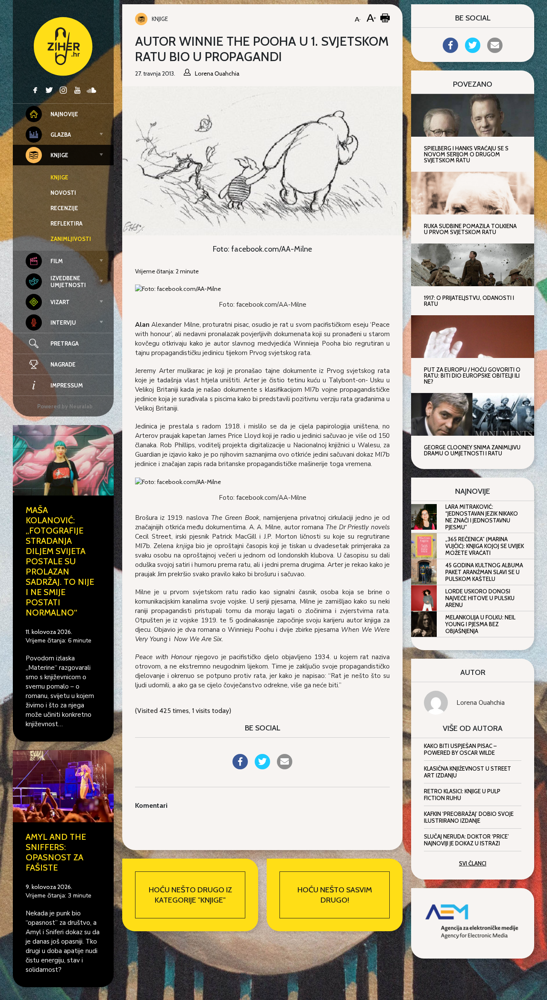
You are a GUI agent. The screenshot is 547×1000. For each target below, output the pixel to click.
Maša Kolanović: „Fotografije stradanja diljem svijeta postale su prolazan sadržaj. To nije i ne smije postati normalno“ (60, 561)
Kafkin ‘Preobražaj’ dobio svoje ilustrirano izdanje (469, 817)
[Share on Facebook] (240, 767)
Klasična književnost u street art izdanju (467, 772)
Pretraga (64, 343)
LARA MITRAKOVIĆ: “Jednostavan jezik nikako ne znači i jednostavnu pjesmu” (481, 517)
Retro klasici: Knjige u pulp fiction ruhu (462, 794)
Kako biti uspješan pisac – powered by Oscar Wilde (460, 749)
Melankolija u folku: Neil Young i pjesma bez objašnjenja (480, 624)
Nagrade (63, 364)
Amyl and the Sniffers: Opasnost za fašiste (56, 852)
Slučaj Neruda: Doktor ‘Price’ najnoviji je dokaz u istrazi (466, 840)
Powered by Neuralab (65, 406)
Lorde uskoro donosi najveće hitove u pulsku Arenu (480, 598)
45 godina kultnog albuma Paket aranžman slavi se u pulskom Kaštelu (484, 572)
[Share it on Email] (284, 767)
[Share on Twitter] (262, 767)
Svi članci (472, 863)
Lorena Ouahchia (480, 702)
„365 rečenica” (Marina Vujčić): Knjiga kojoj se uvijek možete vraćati (484, 546)
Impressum (66, 385)
